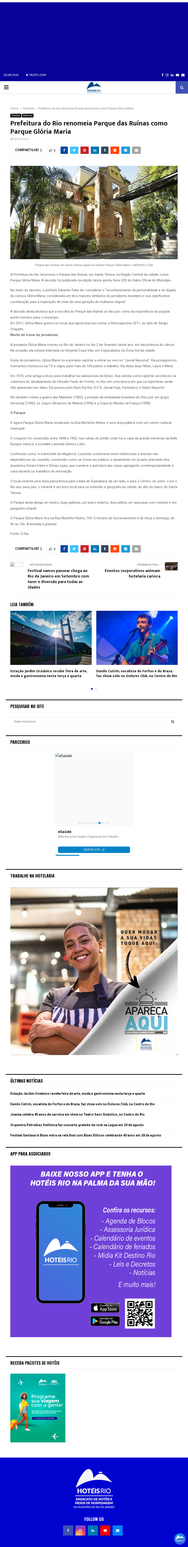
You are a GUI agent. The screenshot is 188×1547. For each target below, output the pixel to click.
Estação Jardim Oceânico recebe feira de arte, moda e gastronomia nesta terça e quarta (48, 673)
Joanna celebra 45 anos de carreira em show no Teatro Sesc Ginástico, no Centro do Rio (77, 1114)
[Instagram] (80, 1530)
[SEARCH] (173, 721)
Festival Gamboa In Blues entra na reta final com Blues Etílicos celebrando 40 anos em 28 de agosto (85, 1135)
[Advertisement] (94, 34)
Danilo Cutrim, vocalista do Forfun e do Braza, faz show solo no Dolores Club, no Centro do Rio (136, 673)
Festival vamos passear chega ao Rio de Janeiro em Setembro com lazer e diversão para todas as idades (58, 579)
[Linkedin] (93, 1530)
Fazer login (37, 75)
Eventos (15, 115)
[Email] (118, 1530)
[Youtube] (105, 1530)
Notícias (27, 115)
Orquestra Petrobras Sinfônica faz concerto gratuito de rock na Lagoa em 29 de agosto (77, 1125)
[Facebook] (68, 1530)
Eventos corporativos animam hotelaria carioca (132, 573)
